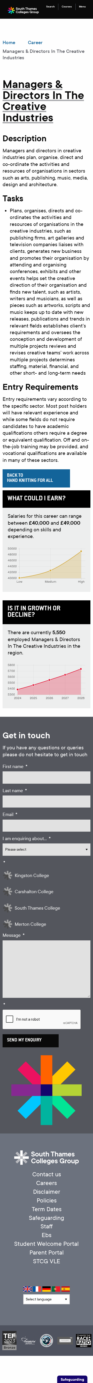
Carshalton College (34, 891)
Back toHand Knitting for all (30, 478)
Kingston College (32, 875)
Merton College (30, 924)
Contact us (46, 1174)
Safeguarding (46, 1218)
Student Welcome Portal (46, 1243)
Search (50, 6)
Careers (46, 1183)
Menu (82, 6)
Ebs (46, 1235)
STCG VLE (46, 1261)
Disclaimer (46, 1191)
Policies (47, 1200)
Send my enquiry (24, 1040)
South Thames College (37, 908)
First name (15, 767)
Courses (67, 6)
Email (10, 815)
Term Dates (46, 1209)
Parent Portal (46, 1252)
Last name (15, 791)
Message (14, 935)
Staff (47, 1226)
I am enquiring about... (27, 839)
